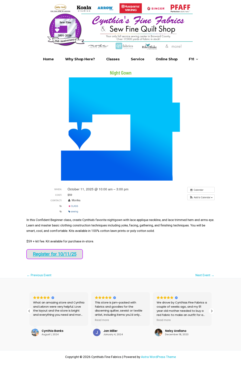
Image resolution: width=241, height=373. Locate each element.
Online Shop (167, 59)
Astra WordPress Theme (158, 357)
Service (137, 59)
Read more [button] (102, 320)
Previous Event (39, 275)
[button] (196, 59)
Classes (113, 59)
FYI (191, 59)
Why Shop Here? (80, 59)
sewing (74, 211)
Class (74, 205)
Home (48, 59)
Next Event (204, 275)
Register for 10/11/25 (54, 254)
